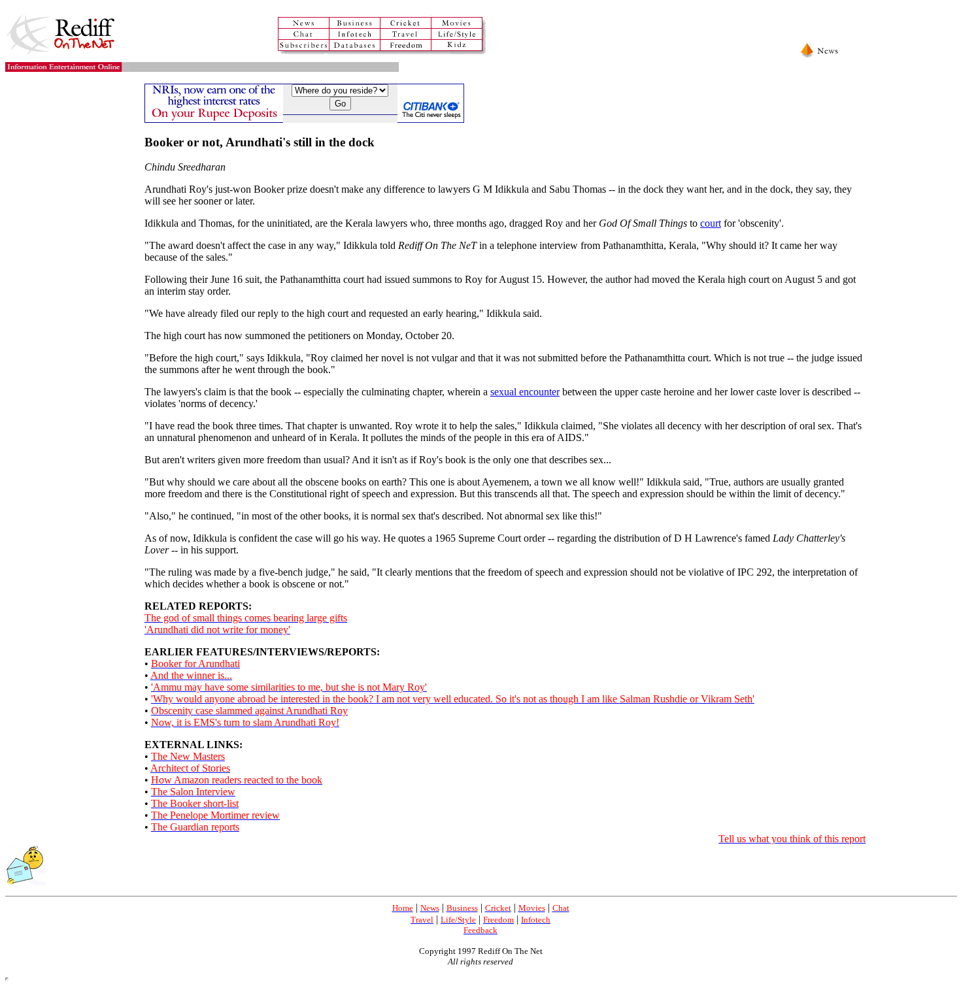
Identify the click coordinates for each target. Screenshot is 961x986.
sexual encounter (525, 391)
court (710, 223)
